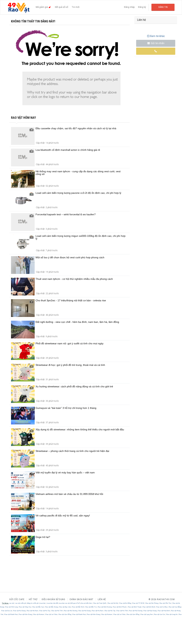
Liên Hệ (102, 599)
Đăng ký (142, 7)
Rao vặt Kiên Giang (25, 614)
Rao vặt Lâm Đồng (65, 614)
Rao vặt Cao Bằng (174, 607)
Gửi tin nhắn (157, 43)
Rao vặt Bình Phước (120, 607)
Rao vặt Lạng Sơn (146, 614)
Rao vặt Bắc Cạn (38, 607)
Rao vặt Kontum (39, 614)
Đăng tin (163, 7)
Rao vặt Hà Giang (19, 610)
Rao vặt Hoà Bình (163, 610)
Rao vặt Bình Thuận (135, 607)
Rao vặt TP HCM (138, 603)
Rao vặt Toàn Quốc (100, 603)
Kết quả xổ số (61, 7)
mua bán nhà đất (52, 603)
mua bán (43, 603)
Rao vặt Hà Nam (32, 610)
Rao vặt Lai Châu (51, 614)
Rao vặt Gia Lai (6, 610)
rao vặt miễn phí (20, 603)
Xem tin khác (157, 36)
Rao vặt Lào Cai (159, 614)
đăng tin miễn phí (33, 603)
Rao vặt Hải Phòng (152, 603)
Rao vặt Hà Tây (45, 610)
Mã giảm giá (42, 7)
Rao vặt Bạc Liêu (65, 607)
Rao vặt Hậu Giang (150, 610)
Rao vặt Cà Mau (162, 607)
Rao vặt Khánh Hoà (11, 614)
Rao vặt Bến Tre (91, 607)
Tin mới (75, 7)
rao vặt (11, 603)
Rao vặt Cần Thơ (165, 603)
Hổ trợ (33, 599)
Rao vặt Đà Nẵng (125, 603)
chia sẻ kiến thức (86, 603)
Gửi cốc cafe (16, 599)
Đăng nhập (129, 7)
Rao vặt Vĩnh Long (11, 607)
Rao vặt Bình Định (149, 607)
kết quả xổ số (75, 603)
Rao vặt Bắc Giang (51, 607)
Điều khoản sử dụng (53, 599)
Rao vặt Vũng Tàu (25, 607)
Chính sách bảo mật (81, 599)
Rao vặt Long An (172, 614)
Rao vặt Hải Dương (70, 610)
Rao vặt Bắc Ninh (78, 607)
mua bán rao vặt (64, 603)
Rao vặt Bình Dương (104, 607)
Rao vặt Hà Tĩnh (57, 610)
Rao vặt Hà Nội (113, 603)
